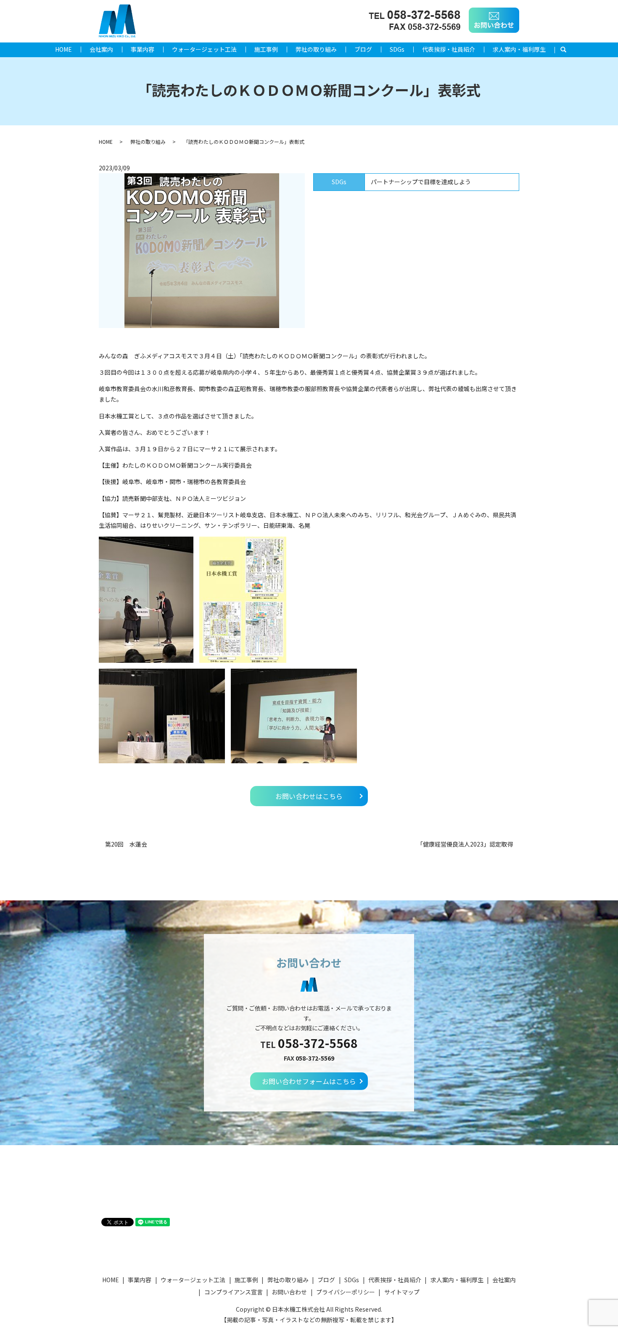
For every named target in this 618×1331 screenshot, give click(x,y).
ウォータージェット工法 (204, 49)
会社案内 (101, 49)
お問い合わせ (289, 1292)
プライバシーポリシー (345, 1292)
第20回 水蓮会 (126, 844)
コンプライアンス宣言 (233, 1292)
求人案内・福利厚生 (519, 49)
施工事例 (266, 49)
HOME (63, 49)
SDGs (397, 49)
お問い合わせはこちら (309, 796)
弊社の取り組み (316, 49)
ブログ (363, 49)
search (567, 49)
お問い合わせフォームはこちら (309, 1081)
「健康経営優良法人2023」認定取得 (465, 844)
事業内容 (142, 49)
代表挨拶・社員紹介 (448, 49)
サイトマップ (402, 1292)
